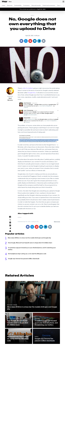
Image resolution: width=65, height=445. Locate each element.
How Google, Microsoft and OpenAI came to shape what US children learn (30, 242)
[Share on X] (32, 227)
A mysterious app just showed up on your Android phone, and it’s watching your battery (32, 248)
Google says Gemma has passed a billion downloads (23, 258)
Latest (3, 5)
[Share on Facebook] (28, 227)
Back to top (57, 221)
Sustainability (17, 5)
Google (32, 15)
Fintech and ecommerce (49, 5)
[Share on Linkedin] (41, 227)
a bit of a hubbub (28, 88)
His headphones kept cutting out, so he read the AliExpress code (27, 253)
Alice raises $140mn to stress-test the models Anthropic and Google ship (29, 237)
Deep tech (9, 5)
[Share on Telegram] (45, 227)
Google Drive (32, 92)
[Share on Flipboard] (37, 227)
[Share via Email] (50, 227)
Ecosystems (26, 5)
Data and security (36, 5)
